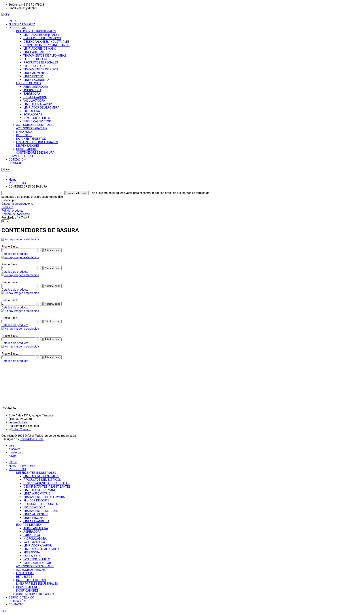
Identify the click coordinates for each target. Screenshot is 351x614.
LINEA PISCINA (33, 518)
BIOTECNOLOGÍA (34, 507)
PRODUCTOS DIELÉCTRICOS (42, 479)
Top (3, 611)
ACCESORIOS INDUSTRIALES (35, 566)
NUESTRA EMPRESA (22, 466)
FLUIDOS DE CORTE (36, 500)
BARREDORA (31, 535)
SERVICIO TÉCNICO (21, 597)
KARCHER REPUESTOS (31, 580)
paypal (13, 456)
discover (14, 449)
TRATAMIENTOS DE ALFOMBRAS (45, 497)
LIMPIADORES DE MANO (39, 490)
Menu (6, 169)
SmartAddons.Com (32, 439)
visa (11, 445)
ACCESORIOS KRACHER (31, 569)
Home (12, 179)
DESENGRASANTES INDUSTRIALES (46, 483)
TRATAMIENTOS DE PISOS (40, 511)
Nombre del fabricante (15, 214)
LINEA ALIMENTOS (35, 514)
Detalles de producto (14, 254)
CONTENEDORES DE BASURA (35, 594)
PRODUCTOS (17, 183)
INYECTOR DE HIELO (36, 559)
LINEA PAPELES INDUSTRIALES (37, 583)
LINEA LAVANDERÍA (36, 521)
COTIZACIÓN (17, 601)
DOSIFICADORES (27, 590)
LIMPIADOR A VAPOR (37, 545)
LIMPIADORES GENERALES (41, 476)
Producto (7, 207)
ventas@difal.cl (18, 422)
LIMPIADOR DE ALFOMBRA (41, 549)
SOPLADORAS (32, 556)
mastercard (16, 452)
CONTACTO (16, 604)
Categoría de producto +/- (18, 203)
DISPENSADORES (27, 587)
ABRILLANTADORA (35, 528)
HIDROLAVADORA (35, 538)
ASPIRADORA (32, 531)
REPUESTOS (24, 576)
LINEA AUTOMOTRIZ (36, 493)
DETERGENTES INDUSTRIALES (36, 472)
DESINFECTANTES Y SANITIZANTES (46, 486)
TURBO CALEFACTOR (37, 563)
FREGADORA (31, 552)
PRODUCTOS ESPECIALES (40, 504)
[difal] (5, 14)
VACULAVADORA (34, 542)
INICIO (13, 462)
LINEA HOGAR (25, 573)
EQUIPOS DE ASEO (28, 524)
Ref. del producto (12, 210)
